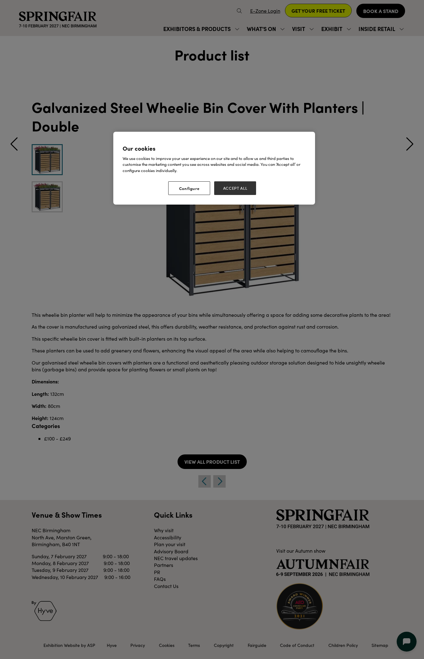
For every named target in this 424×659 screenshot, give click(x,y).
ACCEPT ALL (235, 188)
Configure (189, 188)
